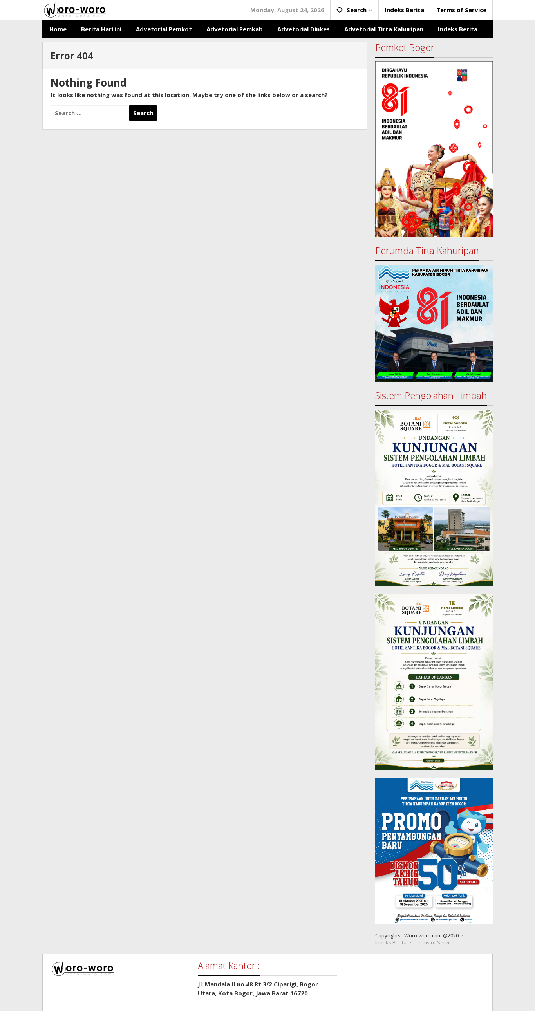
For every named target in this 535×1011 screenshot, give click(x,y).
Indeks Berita (391, 942)
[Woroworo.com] (74, 9)
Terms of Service (435, 942)
